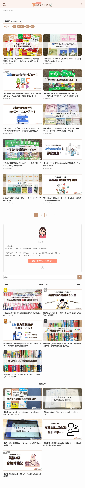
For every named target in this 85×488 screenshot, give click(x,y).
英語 (27, 26)
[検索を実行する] (79, 277)
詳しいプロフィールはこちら (42, 261)
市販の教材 (21, 26)
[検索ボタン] (81, 4)
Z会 (14, 26)
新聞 (32, 26)
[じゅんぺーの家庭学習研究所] (42, 4)
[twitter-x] (42, 268)
